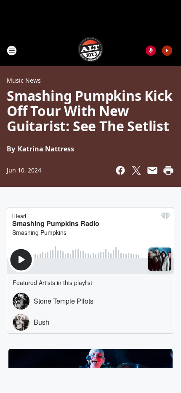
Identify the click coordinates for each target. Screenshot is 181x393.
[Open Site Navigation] (12, 51)
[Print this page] (168, 170)
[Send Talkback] (151, 51)
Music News (24, 80)
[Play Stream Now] (167, 51)
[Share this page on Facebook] (120, 170)
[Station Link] (90, 50)
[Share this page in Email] (152, 170)
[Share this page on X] (136, 170)
